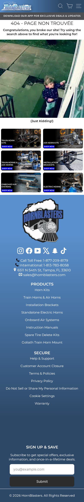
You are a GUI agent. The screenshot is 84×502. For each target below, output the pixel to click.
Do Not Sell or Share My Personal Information (42, 388)
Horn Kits (42, 290)
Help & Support (42, 358)
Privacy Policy (42, 381)
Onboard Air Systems (42, 320)
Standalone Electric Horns (42, 312)
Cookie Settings (42, 396)
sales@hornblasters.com (44, 275)
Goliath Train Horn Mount (42, 342)
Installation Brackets (42, 305)
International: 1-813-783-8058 (44, 265)
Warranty (42, 403)
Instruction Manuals (42, 327)
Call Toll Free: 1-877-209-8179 (44, 260)
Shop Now (7, 146)
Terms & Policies (42, 373)
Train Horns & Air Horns (42, 297)
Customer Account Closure (42, 366)
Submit (42, 481)
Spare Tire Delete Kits (42, 335)
